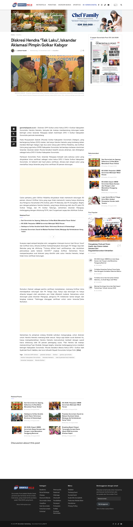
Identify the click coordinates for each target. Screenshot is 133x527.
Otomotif (56, 498)
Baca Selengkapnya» (24, 504)
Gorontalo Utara (45, 500)
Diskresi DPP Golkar (31, 354)
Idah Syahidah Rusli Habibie (65, 357)
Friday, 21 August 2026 (69, 436)
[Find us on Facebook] (98, 5)
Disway (42, 495)
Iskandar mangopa (27, 360)
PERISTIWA (52, 5)
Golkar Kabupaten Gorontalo (30, 357)
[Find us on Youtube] (108, 5)
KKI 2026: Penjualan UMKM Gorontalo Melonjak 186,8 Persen (43, 223)
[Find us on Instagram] (101, 5)
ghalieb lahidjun (45, 354)
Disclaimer (71, 503)
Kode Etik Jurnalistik (75, 498)
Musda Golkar (40, 360)
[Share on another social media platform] (13, 144)
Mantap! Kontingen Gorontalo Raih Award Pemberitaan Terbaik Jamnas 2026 (107, 287)
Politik (55, 509)
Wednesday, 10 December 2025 (40, 50)
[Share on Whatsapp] (13, 139)
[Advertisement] (47, 113)
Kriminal (42, 511)
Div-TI (45, 524)
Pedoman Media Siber (75, 500)
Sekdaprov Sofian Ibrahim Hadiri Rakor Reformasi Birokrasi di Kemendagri (48, 226)
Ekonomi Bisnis (45, 498)
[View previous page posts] (50, 236)
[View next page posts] (53, 236)
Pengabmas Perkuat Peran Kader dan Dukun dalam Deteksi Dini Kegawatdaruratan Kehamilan (100, 247)
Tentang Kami (72, 492)
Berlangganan (103, 504)
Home (13, 35)
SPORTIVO (77, 5)
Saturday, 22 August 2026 (70, 422)
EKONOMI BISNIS (64, 5)
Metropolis (57, 490)
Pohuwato (56, 506)
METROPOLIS (41, 5)
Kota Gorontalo (45, 509)
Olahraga (56, 495)
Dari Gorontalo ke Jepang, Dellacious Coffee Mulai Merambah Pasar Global (48, 220)
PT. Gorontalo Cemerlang (23, 524)
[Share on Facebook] (13, 129)
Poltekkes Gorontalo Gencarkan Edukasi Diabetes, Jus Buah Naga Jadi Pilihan (106, 279)
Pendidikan (57, 500)
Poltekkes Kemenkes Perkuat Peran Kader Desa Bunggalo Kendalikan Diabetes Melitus (107, 270)
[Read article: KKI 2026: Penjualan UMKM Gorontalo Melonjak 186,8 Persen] (55, 406)
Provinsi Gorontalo (56, 512)
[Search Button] (121, 5)
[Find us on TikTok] (105, 5)
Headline (18, 35)
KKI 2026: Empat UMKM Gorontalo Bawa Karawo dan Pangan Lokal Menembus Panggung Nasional (110, 186)
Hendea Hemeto (48, 357)
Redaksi (70, 490)
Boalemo (43, 490)
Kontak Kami (72, 495)
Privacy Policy (73, 506)
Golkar (55, 354)
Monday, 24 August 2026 (32, 420)
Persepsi (56, 503)
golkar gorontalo (66, 354)
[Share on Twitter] (13, 134)
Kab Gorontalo (45, 506)
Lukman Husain (22, 50)
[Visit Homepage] (22, 5)
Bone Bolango (44, 492)
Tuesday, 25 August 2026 (32, 409)
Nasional (56, 492)
